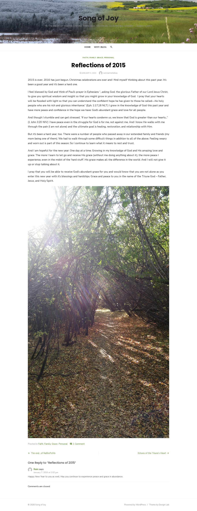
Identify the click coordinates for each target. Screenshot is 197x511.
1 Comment (79, 443)
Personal (109, 57)
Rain (36, 469)
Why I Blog (100, 47)
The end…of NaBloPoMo (43, 453)
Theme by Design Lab (159, 504)
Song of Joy (98, 18)
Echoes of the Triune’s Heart (152, 453)
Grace (100, 57)
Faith (85, 57)
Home (87, 47)
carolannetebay (110, 73)
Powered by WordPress (135, 504)
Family (92, 57)
